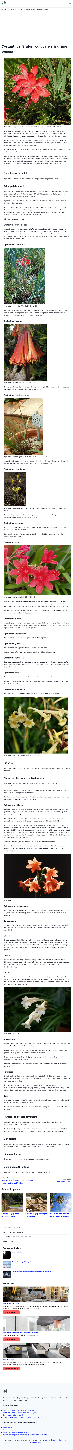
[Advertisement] (36, 26)
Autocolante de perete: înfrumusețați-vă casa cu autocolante (25, 1435)
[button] (70, 4)
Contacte (55, 1440)
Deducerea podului (63, 1182)
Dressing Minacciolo (10, 1430)
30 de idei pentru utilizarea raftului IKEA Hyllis (19, 1413)
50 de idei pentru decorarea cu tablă (16, 1432)
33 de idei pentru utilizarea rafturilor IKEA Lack (20, 1410)
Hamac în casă (8, 1427)
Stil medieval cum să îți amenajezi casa (17, 1237)
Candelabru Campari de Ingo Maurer (23, 1262)
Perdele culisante (9, 1241)
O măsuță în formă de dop (12, 1228)
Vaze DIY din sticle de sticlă (13, 1232)
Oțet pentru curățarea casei (13, 1415)
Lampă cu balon (17, 1252)
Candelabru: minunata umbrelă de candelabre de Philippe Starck (32, 1271)
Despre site (47, 1440)
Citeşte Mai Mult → (10, 1312)
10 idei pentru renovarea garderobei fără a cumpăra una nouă (25, 1417)
